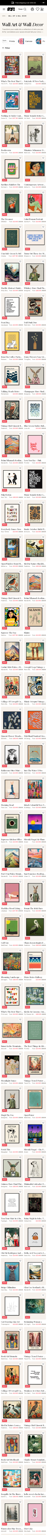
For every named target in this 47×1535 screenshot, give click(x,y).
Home (3, 16)
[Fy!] (11, 9)
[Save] (20, 54)
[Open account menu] (32, 9)
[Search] (25, 9)
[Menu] (4, 9)
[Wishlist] (37, 9)
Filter (7, 48)
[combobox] (22, 9)
